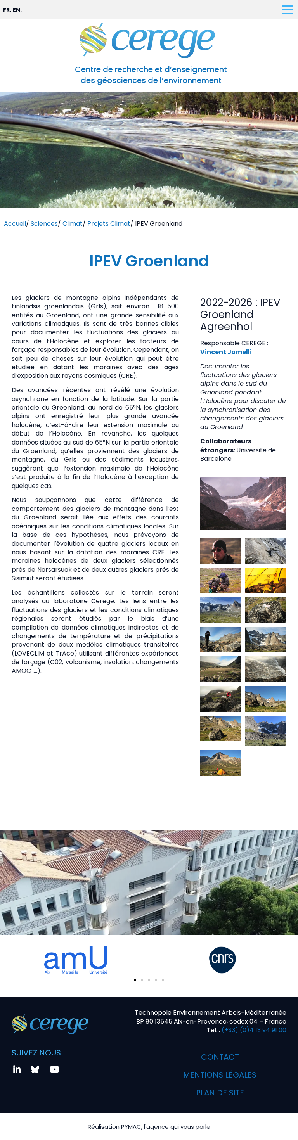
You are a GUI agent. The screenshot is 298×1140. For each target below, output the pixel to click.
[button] (135, 980)
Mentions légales (219, 1074)
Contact (220, 1057)
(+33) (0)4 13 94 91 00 (253, 1030)
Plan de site (220, 1092)
